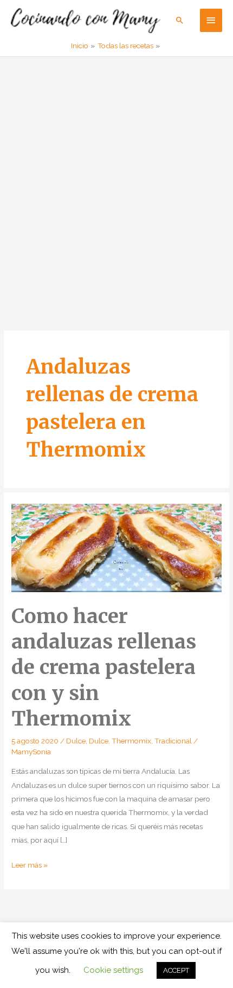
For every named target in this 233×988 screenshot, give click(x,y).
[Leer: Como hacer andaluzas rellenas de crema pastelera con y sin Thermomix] (116, 547)
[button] (180, 20)
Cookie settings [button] (113, 970)
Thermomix (131, 740)
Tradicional (173, 740)
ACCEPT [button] (176, 970)
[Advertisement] (116, 179)
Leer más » (29, 866)
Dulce (76, 740)
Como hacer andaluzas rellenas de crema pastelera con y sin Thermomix (103, 668)
